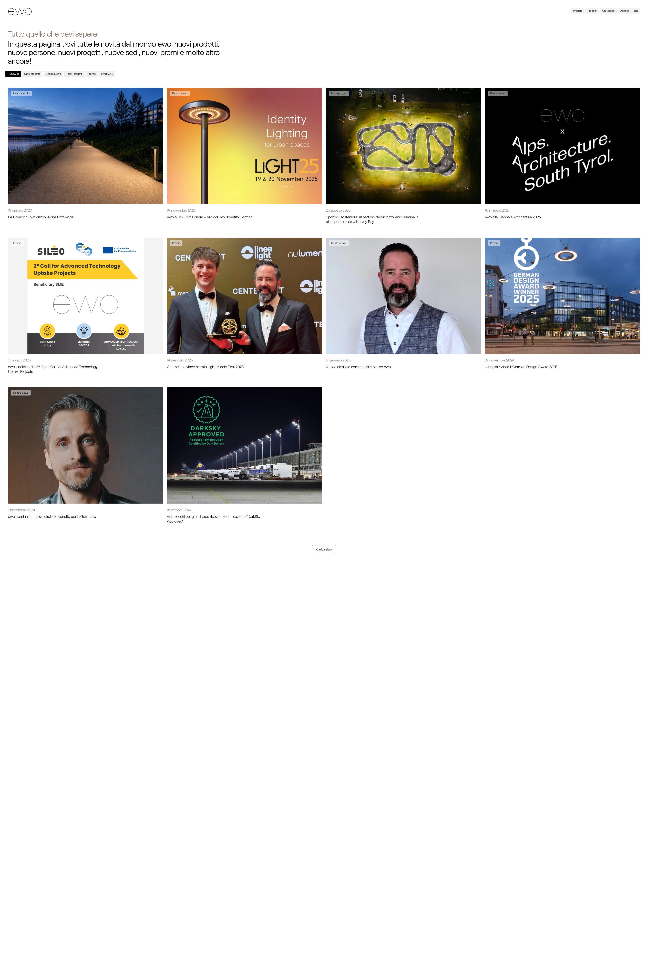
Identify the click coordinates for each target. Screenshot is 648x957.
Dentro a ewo (53, 73)
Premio (92, 73)
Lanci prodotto (32, 73)
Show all (14, 73)
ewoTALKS (107, 73)
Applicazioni (608, 10)
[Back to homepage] (20, 11)
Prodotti (577, 10)
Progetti (592, 10)
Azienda (624, 10)
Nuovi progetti (74, 73)
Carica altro (324, 549)
